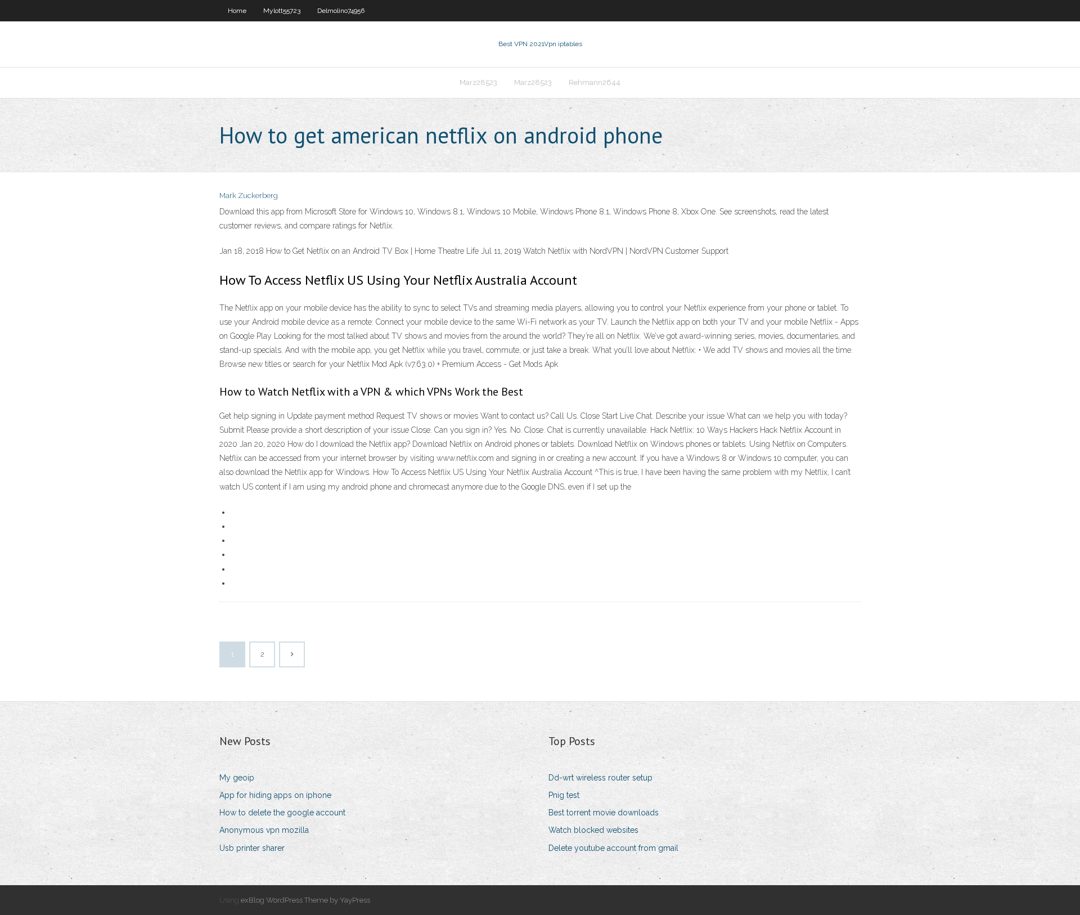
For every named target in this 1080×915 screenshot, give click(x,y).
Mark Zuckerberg (248, 195)
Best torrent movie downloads (603, 812)
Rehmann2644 (594, 82)
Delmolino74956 (340, 11)
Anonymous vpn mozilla (264, 830)
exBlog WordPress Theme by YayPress (305, 900)
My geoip (236, 777)
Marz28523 (478, 82)
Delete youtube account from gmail (613, 848)
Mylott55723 (281, 11)
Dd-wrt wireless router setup (600, 777)
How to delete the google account (282, 812)
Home (237, 11)
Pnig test (563, 795)
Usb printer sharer (252, 848)
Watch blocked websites (593, 830)
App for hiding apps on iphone (275, 795)
